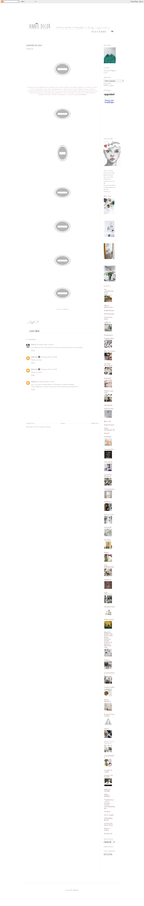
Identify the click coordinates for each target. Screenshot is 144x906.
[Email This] (30, 331)
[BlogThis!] (32, 331)
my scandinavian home (109, 291)
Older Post (94, 423)
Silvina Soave (109, 619)
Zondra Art (108, 834)
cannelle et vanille (108, 771)
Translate (111, 85)
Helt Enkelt (108, 405)
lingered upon (109, 425)
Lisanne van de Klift (108, 776)
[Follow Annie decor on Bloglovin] (112, 165)
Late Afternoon (108, 593)
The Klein (107, 540)
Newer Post (30, 423)
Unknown (34, 357)
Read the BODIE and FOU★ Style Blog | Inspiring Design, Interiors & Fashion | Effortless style (108, 640)
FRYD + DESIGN (107, 795)
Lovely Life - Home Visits (108, 824)
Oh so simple (109, 815)
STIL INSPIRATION (109, 566)
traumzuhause (109, 489)
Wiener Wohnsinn (107, 701)
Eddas (106, 553)
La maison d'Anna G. (108, 475)
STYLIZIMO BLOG (108, 819)
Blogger (75, 890)
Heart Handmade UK (109, 429)
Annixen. (107, 660)
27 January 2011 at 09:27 (49, 357)
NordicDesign (109, 314)
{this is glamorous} (108, 306)
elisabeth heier (109, 607)
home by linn (108, 409)
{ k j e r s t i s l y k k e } (109, 742)
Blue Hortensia (109, 351)
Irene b (33, 345)
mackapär (107, 437)
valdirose (107, 322)
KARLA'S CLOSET (107, 790)
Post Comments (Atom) (43, 427)
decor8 (106, 433)
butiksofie (107, 378)
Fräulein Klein (109, 338)
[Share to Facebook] (36, 331)
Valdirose (84, 94)
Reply (33, 350)
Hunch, (106, 729)
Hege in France (107, 829)
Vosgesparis (108, 335)
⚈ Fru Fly (107, 421)
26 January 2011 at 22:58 (45, 345)
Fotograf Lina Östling (109, 715)
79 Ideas (107, 812)
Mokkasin (107, 580)
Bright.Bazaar (109, 310)
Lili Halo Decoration (108, 364)
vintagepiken (108, 449)
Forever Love (109, 514)
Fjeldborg (107, 502)
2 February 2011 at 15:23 (46, 382)
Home (63, 423)
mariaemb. (108, 527)
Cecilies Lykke (109, 687)
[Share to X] (34, 331)
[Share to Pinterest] (38, 331)
